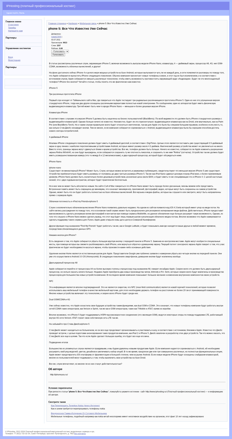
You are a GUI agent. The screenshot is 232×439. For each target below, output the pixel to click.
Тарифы (12, 28)
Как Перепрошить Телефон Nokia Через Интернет (75, 405)
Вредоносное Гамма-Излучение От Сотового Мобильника (79, 413)
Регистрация (14, 60)
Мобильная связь (88, 23)
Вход (10, 57)
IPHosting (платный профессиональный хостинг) (40, 6)
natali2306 (56, 37)
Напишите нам (15, 31)
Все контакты (80, 434)
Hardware (72, 23)
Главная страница (57, 23)
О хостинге (13, 24)
